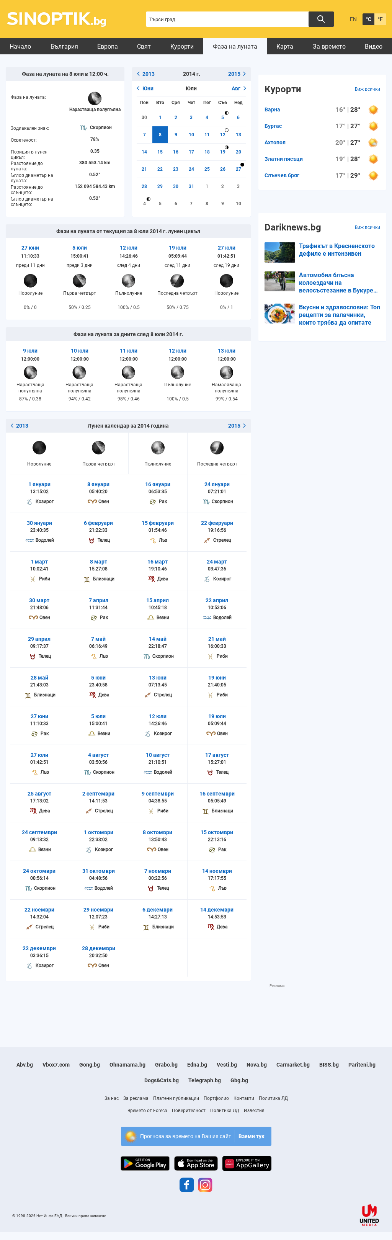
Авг (236, 88)
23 (175, 169)
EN (353, 19)
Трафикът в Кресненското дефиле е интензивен (337, 249)
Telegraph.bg (204, 1080)
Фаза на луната (235, 46)
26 (222, 169)
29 (160, 186)
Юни (148, 88)
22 (160, 169)
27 (238, 169)
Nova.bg (257, 1065)
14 (144, 152)
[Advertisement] (145, 1005)
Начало (20, 46)
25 (207, 169)
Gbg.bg (239, 1080)
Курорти (182, 46)
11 (207, 134)
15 (160, 152)
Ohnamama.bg (127, 1065)
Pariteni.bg (362, 1065)
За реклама (136, 1098)
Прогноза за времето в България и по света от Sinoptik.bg (61, 19)
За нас (112, 1098)
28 (144, 186)
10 (191, 134)
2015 (234, 74)
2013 (148, 74)
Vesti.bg (227, 1065)
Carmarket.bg (293, 1065)
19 (222, 152)
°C (368, 19)
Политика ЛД (273, 1098)
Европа (107, 46)
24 (191, 169)
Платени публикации (176, 1098)
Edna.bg (197, 1065)
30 (144, 117)
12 (222, 134)
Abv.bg (24, 1065)
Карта (284, 46)
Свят (144, 46)
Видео (373, 46)
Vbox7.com (56, 1065)
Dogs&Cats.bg (161, 1080)
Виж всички (367, 89)
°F (380, 19)
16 (175, 152)
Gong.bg (89, 1065)
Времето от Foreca (147, 1110)
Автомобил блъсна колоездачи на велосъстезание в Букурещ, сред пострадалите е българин (339, 282)
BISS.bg (329, 1065)
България (64, 46)
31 (191, 186)
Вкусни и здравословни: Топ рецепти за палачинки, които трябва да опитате (339, 315)
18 (207, 152)
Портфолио (216, 1098)
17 (191, 152)
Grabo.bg (166, 1065)
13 (238, 134)
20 (238, 152)
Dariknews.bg (293, 227)
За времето (329, 46)
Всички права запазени (85, 1216)
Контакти (244, 1098)
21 (144, 169)
